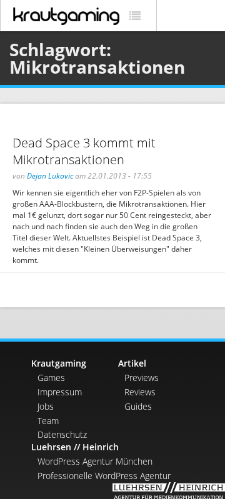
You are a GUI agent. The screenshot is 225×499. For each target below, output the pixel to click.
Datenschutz (62, 434)
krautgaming (66, 16)
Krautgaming (58, 363)
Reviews (140, 392)
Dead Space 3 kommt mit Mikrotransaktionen (84, 151)
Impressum (60, 392)
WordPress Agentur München (95, 461)
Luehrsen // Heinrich (75, 447)
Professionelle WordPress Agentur (104, 476)
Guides (138, 406)
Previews (141, 377)
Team (48, 421)
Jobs (46, 406)
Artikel (132, 363)
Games (51, 377)
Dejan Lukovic (50, 175)
